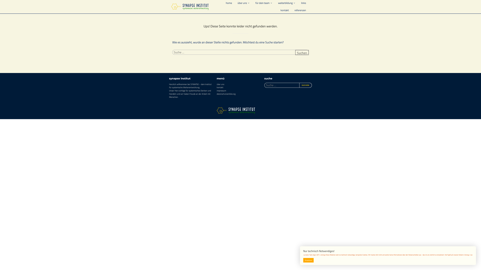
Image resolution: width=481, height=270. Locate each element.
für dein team (262, 3)
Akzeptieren (308, 260)
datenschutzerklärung (226, 93)
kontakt (285, 10)
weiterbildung (285, 3)
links (303, 3)
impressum (221, 90)
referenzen (300, 10)
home (229, 3)
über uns (242, 3)
